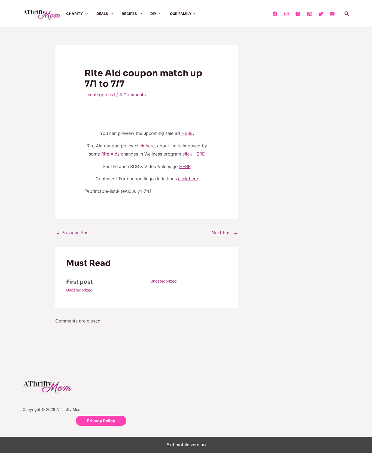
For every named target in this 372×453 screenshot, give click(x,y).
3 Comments (132, 94)
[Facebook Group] (297, 13)
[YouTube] (332, 13)
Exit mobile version (186, 444)
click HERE (193, 154)
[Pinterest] (309, 13)
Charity (74, 13)
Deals (102, 13)
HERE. (187, 133)
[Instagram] (286, 13)
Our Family (180, 13)
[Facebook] (275, 13)
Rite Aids (110, 154)
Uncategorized (99, 94)
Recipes (129, 13)
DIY (153, 13)
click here (145, 145)
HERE (185, 166)
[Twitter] (320, 13)
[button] (85, 13)
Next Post (225, 232)
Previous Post (73, 232)
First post (79, 281)
